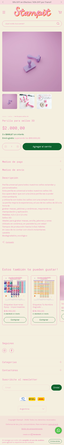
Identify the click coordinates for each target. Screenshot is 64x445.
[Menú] (3, 12)
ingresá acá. (53, 424)
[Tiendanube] (32, 435)
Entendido (55, 441)
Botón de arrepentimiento (32, 429)
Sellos (10, 116)
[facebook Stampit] (11, 350)
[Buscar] (58, 23)
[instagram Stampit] (4, 350)
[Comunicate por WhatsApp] (58, 430)
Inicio (4, 116)
